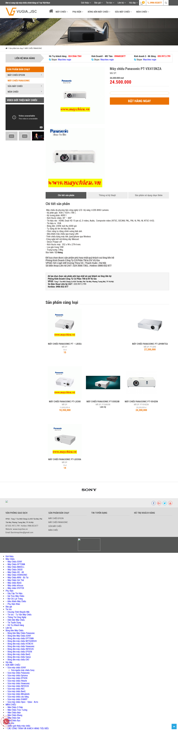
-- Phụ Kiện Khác (13, 604)
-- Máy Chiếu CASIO (14, 569)
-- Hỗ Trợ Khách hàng (15, 625)
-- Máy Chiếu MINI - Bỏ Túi (17, 577)
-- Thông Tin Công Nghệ (16, 617)
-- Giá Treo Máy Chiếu (15, 596)
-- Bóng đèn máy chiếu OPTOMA (20, 638)
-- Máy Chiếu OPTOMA (15, 564)
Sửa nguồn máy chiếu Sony (22, 670)
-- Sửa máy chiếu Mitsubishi (17, 694)
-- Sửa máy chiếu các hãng (17, 696)
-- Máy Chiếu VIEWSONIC (16, 575)
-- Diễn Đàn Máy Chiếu (15, 620)
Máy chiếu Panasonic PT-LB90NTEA (150, 344)
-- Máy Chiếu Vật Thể (15, 580)
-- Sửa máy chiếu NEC (15, 688)
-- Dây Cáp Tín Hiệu (14, 593)
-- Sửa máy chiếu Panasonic (18, 673)
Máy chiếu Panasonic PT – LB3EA (65, 344)
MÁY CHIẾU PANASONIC (33, 48)
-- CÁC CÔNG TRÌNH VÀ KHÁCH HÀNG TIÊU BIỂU (27, 728)
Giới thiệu (85, 2)
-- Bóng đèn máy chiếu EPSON (19, 651)
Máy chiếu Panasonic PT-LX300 (65, 401)
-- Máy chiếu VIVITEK (15, 588)
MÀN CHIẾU (142, 11)
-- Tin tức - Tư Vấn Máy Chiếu (18, 614)
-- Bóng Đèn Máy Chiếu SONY (18, 635)
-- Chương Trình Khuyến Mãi (17, 612)
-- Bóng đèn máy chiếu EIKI (17, 659)
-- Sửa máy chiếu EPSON (16, 678)
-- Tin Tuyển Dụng (13, 622)
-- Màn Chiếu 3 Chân (14, 707)
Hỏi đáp (132, 2)
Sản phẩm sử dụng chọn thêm (148, 195)
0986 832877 (155, 2)
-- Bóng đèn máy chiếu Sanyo (18, 657)
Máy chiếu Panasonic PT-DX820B (102, 401)
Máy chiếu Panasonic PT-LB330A (64, 459)
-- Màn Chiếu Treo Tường (16, 710)
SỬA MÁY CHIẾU (122, 11)
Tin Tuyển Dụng (99, 513)
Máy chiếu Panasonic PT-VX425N (141, 401)
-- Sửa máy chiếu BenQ (15, 691)
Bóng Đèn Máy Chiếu (98, 11)
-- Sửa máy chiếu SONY (16, 667)
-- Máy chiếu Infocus (14, 585)
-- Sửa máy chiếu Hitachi (16, 680)
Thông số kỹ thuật (107, 195)
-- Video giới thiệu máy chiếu (18, 725)
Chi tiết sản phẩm (66, 195)
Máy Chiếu (61, 11)
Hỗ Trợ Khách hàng (144, 513)
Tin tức (109, 2)
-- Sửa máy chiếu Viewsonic (18, 683)
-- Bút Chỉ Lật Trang (14, 598)
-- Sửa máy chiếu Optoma (17, 675)
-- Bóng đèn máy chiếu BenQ (18, 654)
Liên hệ (121, 2)
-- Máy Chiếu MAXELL (15, 567)
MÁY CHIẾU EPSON (16, 75)
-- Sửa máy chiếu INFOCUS (17, 686)
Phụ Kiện (77, 11)
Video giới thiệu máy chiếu (22, 100)
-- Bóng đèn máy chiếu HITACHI (19, 643)
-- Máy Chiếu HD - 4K (15, 572)
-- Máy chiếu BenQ (13, 583)
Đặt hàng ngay (139, 101)
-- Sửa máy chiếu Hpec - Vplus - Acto (22, 702)
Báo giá (97, 2)
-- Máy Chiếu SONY (14, 561)
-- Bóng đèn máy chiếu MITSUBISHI (21, 641)
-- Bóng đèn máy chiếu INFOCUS (20, 649)
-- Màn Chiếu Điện (13, 712)
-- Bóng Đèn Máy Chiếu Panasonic (20, 633)
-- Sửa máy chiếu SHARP (16, 699)
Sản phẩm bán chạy (16, 48)
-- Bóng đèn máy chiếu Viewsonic (20, 646)
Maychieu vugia (64, 59)
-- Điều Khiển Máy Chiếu (16, 601)
